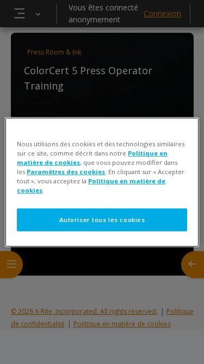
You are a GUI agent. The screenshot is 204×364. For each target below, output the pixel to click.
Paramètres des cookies (66, 172)
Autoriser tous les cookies (102, 220)
